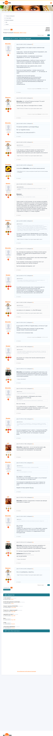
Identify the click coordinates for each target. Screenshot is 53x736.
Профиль (19, 92)
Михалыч (8, 97)
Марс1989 (13, 611)
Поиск (7, 24)
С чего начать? (7, 598)
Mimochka (8, 43)
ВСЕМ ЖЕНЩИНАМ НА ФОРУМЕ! (11, 602)
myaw (12, 603)
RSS (6, 22)
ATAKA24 (13, 628)
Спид (4, 622)
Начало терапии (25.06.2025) (10, 606)
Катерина (8, 164)
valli (8, 443)
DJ (22, 32)
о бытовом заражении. (9, 626)
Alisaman (13, 623)
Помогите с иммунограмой (10, 610)
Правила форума (9, 20)
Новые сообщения (10, 16)
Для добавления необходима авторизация (26, 671)
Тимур (8, 368)
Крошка (8, 183)
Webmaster (16, 32)
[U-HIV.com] (26, 8)
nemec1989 (13, 607)
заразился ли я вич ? (8, 614)
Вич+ (4, 618)
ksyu (25, 32)
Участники (8, 18)
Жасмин (8, 275)
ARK (21, 32)
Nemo (12, 599)
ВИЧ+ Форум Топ (9, 595)
